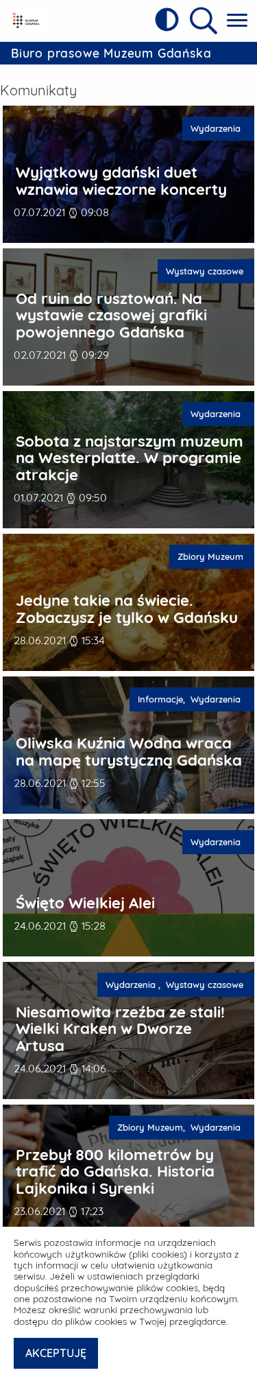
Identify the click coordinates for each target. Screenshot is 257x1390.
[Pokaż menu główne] (237, 21)
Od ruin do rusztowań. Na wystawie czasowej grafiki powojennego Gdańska (111, 315)
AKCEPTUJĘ (55, 1353)
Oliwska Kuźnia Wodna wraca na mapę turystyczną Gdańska (129, 751)
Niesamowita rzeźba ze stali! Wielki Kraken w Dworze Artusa (120, 1029)
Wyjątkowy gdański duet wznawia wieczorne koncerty (121, 181)
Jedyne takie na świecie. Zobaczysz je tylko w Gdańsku (127, 609)
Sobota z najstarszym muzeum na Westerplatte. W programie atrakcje (129, 458)
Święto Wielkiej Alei (85, 903)
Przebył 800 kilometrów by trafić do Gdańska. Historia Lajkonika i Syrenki (115, 1171)
